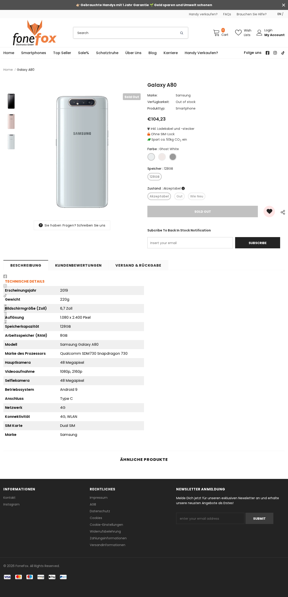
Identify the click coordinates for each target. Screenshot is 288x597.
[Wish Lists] (269, 211)
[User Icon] (259, 33)
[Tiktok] (5, 295)
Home (8, 69)
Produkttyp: (156, 108)
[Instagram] (5, 286)
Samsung (183, 95)
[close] (283, 5)
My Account (274, 35)
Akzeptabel (159, 196)
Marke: (152, 95)
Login (268, 30)
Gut (179, 196)
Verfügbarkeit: (158, 102)
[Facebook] (5, 276)
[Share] (281, 211)
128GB (155, 176)
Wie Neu (196, 196)
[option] (82, 151)
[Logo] (34, 32)
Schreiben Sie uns (91, 225)
